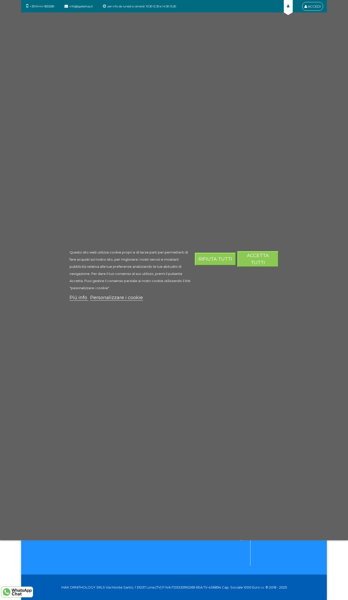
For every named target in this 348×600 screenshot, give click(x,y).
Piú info (79, 297)
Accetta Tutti (258, 258)
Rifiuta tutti (215, 259)
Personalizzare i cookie (116, 297)
